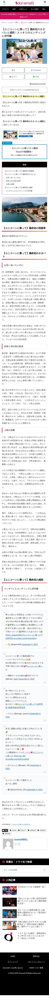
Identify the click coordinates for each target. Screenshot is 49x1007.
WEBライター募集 (36, 968)
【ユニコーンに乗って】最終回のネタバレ (20, 174)
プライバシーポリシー (36, 962)
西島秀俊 (7, 834)
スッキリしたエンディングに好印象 (19, 191)
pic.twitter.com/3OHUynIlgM (17, 759)
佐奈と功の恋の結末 (13, 181)
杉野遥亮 (33, 830)
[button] (44, 870)
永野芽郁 (42, 830)
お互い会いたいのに (13, 177)
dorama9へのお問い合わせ (13, 968)
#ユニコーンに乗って (32, 635)
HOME (12, 956)
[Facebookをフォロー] (19, 844)
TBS (6, 830)
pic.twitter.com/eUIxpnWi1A (25, 638)
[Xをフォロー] (15, 844)
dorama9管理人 (21, 839)
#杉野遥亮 (21, 708)
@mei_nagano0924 (13, 635)
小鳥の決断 (10, 184)
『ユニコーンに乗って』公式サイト (20, 824)
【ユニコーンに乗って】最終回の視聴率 (19, 171)
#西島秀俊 (12, 708)
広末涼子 (23, 830)
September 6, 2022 (30, 644)
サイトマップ (13, 962)
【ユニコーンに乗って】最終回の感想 (18, 187)
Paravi (19, 152)
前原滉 (14, 830)
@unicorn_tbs (19, 756)
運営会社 (36, 956)
